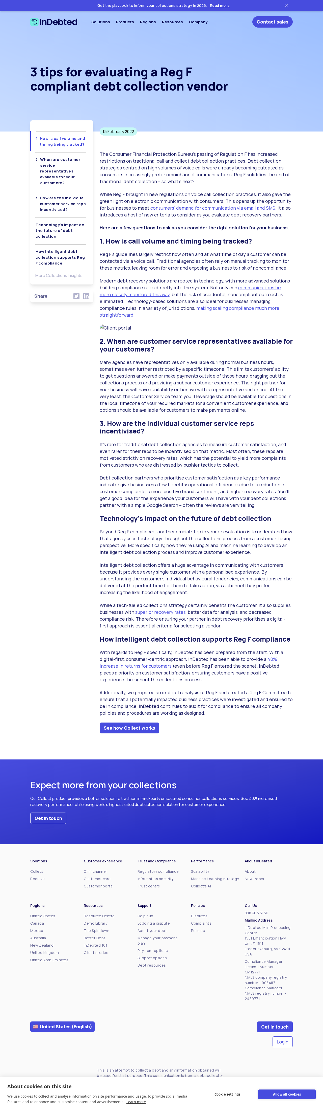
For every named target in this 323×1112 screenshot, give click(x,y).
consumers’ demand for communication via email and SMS (212, 208)
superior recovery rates (160, 612)
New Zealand (42, 945)
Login (282, 1042)
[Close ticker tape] (286, 5)
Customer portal (99, 886)
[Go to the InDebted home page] (53, 22)
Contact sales (272, 22)
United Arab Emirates (49, 959)
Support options (152, 957)
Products (125, 22)
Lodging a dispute (154, 923)
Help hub (145, 915)
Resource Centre (99, 915)
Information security (156, 878)
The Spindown (96, 930)
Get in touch (48, 818)
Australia (38, 937)
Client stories (96, 952)
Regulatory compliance (158, 871)
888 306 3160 (256, 912)
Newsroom (254, 878)
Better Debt (94, 937)
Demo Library (95, 923)
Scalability (200, 871)
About (250, 871)
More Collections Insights (59, 275)
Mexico (36, 930)
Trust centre (149, 886)
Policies (198, 930)
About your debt (152, 930)
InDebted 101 (95, 945)
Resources (172, 22)
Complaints (201, 923)
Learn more (136, 1101)
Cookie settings (227, 1094)
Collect (36, 871)
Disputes (199, 915)
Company (198, 22)
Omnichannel (95, 871)
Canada (37, 923)
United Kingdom (44, 952)
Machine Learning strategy (215, 878)
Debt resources (152, 965)
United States (43, 915)
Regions (148, 22)
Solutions (100, 22)
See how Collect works (129, 728)
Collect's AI (201, 886)
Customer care (97, 878)
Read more (220, 5)
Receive (37, 878)
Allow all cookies (287, 1094)
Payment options (153, 950)
